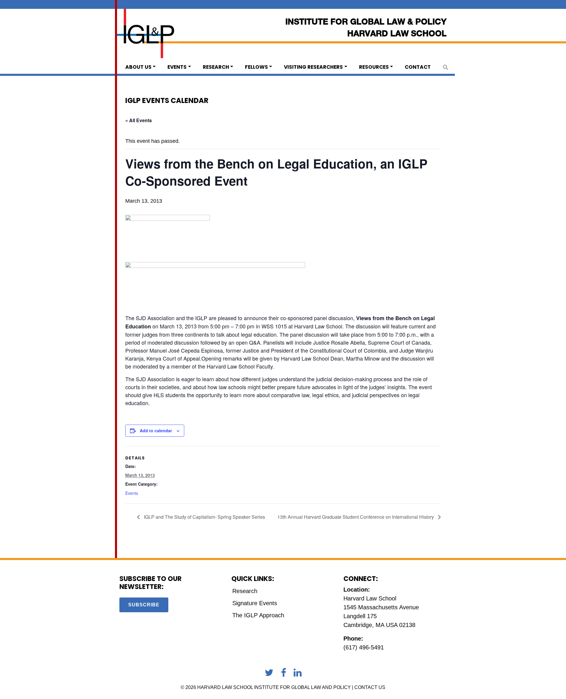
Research (216, 67)
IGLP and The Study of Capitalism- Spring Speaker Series (204, 516)
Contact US (369, 687)
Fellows (256, 67)
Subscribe (143, 604)
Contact (418, 67)
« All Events (138, 120)
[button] (446, 67)
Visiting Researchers (313, 67)
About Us (138, 67)
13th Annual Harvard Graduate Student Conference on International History (356, 516)
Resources (374, 67)
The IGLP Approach (258, 615)
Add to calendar (156, 430)
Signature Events (254, 603)
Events (177, 67)
